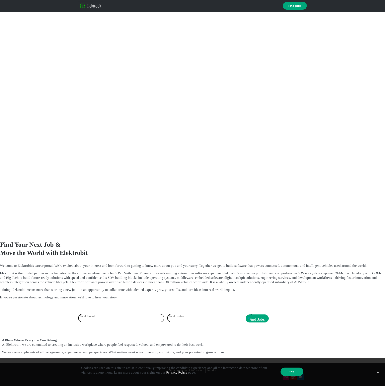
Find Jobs (294, 6)
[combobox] (121, 318)
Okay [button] (292, 372)
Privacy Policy (176, 372)
